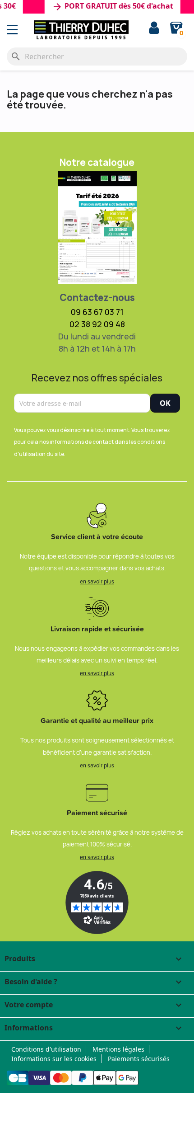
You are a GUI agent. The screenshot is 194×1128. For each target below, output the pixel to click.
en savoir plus (97, 581)
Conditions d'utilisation (46, 1049)
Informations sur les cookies (54, 1058)
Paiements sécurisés (139, 1058)
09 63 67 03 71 (97, 311)
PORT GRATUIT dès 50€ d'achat (108, 6)
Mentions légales (118, 1049)
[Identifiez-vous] (154, 29)
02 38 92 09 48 (97, 324)
